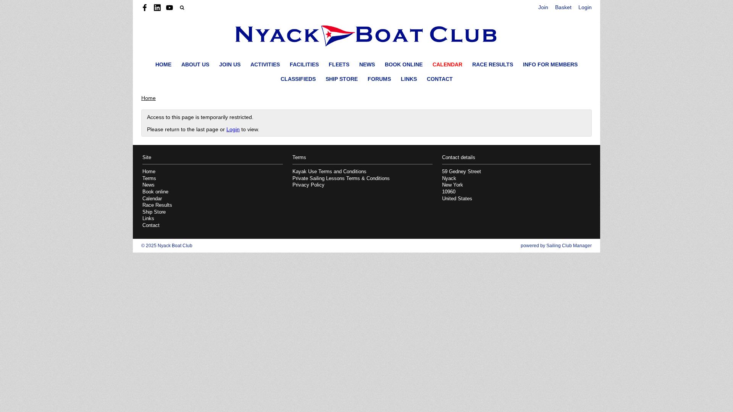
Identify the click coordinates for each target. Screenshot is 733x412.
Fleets (339, 64)
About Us (195, 64)
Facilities (304, 64)
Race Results (492, 64)
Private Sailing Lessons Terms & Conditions (341, 178)
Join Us (230, 64)
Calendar (447, 64)
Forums (379, 79)
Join (543, 7)
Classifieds (298, 79)
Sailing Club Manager (569, 245)
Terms (149, 178)
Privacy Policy (308, 185)
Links (409, 79)
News (367, 64)
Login (585, 7)
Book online (404, 64)
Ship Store (342, 79)
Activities (265, 64)
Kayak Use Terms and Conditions (329, 171)
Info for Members (550, 64)
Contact (440, 79)
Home (163, 64)
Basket (563, 7)
